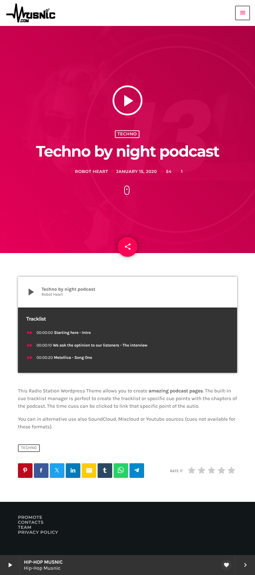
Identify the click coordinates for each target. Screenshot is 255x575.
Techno (127, 134)
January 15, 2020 (134, 171)
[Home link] (33, 13)
